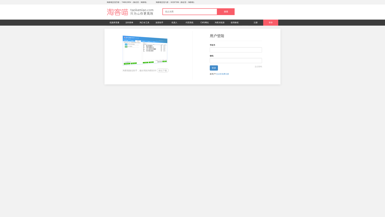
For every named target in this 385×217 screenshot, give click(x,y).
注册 (256, 22)
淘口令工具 (144, 22)
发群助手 (159, 22)
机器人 (174, 22)
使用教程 (235, 22)
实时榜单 (129, 22)
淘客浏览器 (220, 22)
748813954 (126, 2)
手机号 (212, 45)
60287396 (175, 2)
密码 (211, 56)
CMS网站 (204, 22)
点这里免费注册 (222, 74)
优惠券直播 (114, 22)
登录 (271, 22)
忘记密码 (258, 67)
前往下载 (163, 70)
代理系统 (189, 22)
